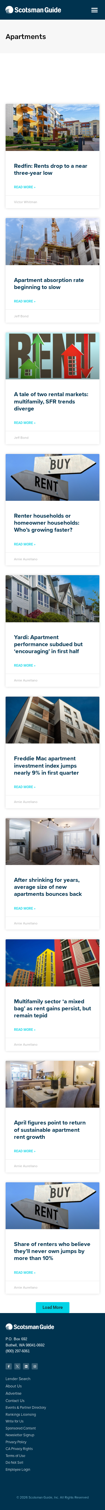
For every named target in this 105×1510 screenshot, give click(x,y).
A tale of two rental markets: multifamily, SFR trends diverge (51, 401)
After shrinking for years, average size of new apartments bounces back (48, 886)
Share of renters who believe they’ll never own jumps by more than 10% (52, 1251)
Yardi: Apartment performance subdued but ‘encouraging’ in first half (48, 644)
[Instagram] (35, 1366)
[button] (94, 9)
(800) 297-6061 (18, 1351)
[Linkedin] (26, 1366)
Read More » (25, 187)
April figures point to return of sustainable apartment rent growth (50, 1129)
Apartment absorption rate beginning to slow (49, 283)
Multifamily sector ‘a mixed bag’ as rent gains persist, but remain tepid (52, 1008)
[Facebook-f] (9, 1366)
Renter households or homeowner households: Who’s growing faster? (46, 522)
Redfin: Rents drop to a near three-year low (50, 169)
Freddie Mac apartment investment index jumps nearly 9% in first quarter (46, 765)
